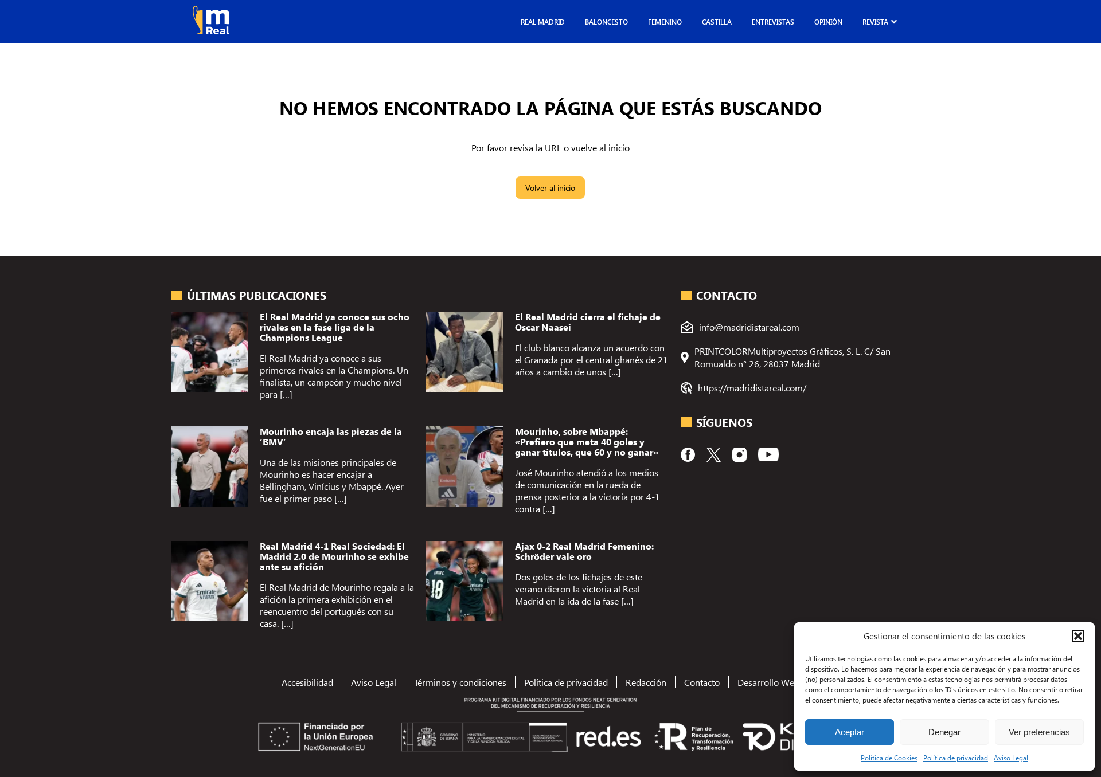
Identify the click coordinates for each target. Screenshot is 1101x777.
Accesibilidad (307, 682)
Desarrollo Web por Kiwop (789, 682)
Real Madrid (543, 21)
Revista (875, 21)
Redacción (646, 682)
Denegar (944, 732)
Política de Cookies (889, 757)
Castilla (717, 21)
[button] (1078, 636)
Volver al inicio (550, 187)
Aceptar (849, 732)
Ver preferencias (1039, 732)
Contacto (702, 682)
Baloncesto (606, 21)
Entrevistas (773, 21)
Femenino (665, 21)
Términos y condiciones (460, 682)
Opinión (828, 21)
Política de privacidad (955, 757)
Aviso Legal (1011, 757)
